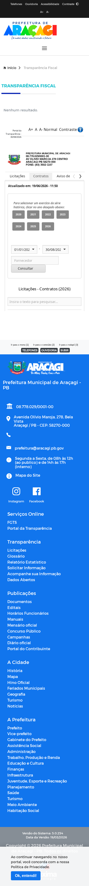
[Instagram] (16, 491)
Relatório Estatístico (26, 562)
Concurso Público (24, 631)
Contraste (68, 3)
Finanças (15, 769)
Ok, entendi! (26, 876)
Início (11, 68)
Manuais (15, 619)
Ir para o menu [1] (20, 345)
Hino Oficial (18, 682)
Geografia (16, 694)
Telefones (16, 3)
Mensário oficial (22, 625)
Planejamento (20, 787)
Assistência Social (24, 745)
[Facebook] (36, 491)
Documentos (19, 601)
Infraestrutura (20, 775)
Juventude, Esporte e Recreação (37, 781)
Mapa (12, 676)
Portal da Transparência (29, 528)
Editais (14, 607)
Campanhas (18, 637)
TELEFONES (29, 350)
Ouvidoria (31, 3)
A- (47, 11)
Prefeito (14, 728)
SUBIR (65, 350)
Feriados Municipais (26, 688)
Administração (21, 751)
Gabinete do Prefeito (26, 739)
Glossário (16, 556)
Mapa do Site (27, 475)
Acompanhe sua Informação (34, 573)
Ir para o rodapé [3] (68, 345)
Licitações (16, 550)
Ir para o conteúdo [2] (44, 345)
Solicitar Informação (26, 567)
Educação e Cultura (25, 763)
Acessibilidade (50, 3)
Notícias (15, 706)
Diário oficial (19, 642)
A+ (41, 11)
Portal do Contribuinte (28, 648)
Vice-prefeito (19, 733)
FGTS (12, 522)
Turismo (15, 700)
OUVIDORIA (49, 350)
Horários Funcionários (28, 613)
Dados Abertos (21, 579)
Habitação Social (23, 810)
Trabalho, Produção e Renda (33, 757)
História (14, 670)
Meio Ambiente (22, 804)
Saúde (13, 792)
